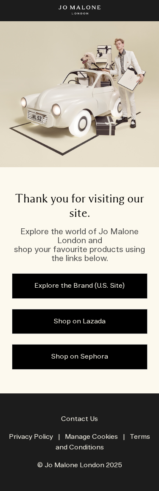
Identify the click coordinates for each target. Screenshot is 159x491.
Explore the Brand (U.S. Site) (79, 285)
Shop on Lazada (79, 321)
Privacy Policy (31, 436)
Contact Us (79, 419)
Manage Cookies (91, 436)
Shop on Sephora (79, 356)
